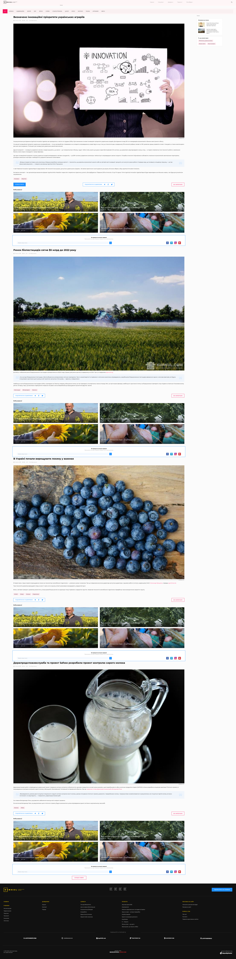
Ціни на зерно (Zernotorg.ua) (88, 907)
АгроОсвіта (125, 919)
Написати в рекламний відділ (190, 904)
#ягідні (22, 594)
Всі (5, 11)
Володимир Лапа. (117, 789)
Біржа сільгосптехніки (86, 914)
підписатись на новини (222, 889)
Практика (6, 913)
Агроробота (84, 912)
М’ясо (73, 11)
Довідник (170, 2)
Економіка (6, 918)
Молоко (80, 11)
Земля (29, 11)
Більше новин (79, 877)
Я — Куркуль (125, 921)
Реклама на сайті (186, 907)
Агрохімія (95, 11)
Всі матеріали (177, 184)
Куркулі (44, 904)
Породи (44, 909)
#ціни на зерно (211, 43)
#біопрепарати (26, 390)
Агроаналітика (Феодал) (87, 909)
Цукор (67, 11)
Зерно (41, 11)
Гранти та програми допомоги (129, 916)
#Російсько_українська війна (205, 40)
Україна (11, 11)
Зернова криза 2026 (127, 904)
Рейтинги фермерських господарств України (133, 909)
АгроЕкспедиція (126, 914)
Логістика (6, 920)
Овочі (103, 11)
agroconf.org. (109, 372)
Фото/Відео (189, 2)
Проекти (179, 2)
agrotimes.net (172, 583)
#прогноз (34, 390)
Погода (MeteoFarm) (86, 904)
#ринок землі (202, 43)
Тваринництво (7, 911)
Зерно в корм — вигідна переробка (131, 912)
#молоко (16, 807)
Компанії (44, 907)
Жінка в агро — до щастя (128, 924)
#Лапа (22, 807)
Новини (152, 2)
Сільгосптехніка (57, 11)
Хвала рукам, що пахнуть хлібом (130, 926)
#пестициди (17, 390)
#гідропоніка (36, 594)
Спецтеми (160, 2)
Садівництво (20, 11)
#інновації (16, 178)
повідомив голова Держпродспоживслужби (99, 789)
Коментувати (19, 184)
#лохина (28, 594)
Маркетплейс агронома (87, 916)
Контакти (184, 916)
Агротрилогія (125, 907)
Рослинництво (7, 908)
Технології (6, 915)
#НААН (16, 594)
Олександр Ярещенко (156, 583)
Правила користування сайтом (190, 919)
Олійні (48, 11)
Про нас (184, 914)
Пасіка (88, 11)
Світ (35, 11)
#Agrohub (24, 178)
